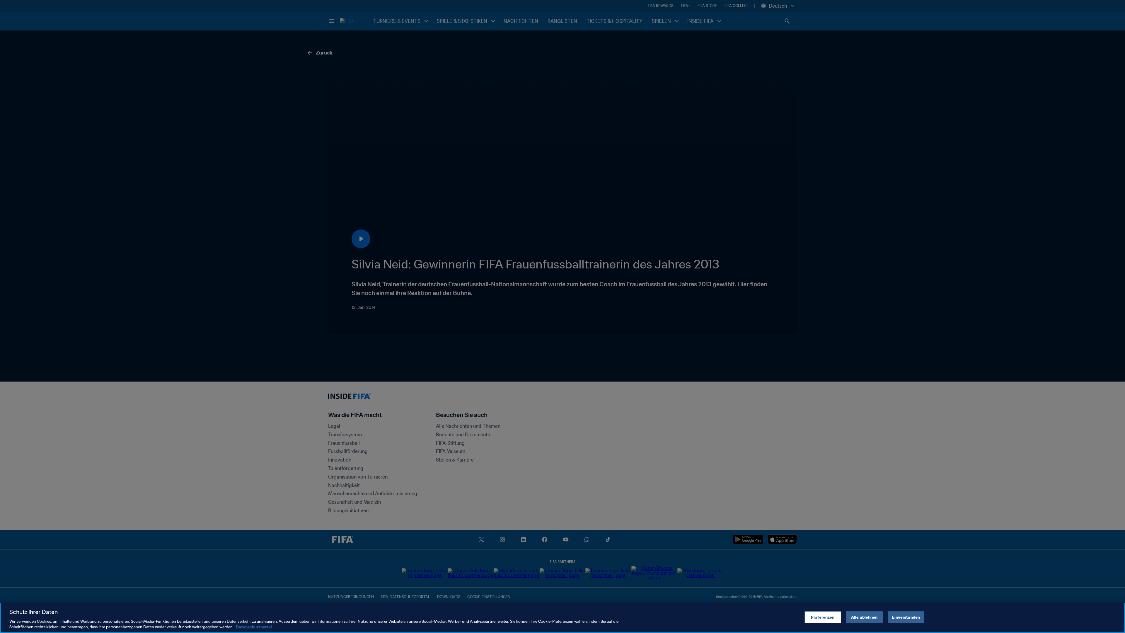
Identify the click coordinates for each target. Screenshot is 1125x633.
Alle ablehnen (864, 617)
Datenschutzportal (254, 627)
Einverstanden (906, 617)
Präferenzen (822, 617)
